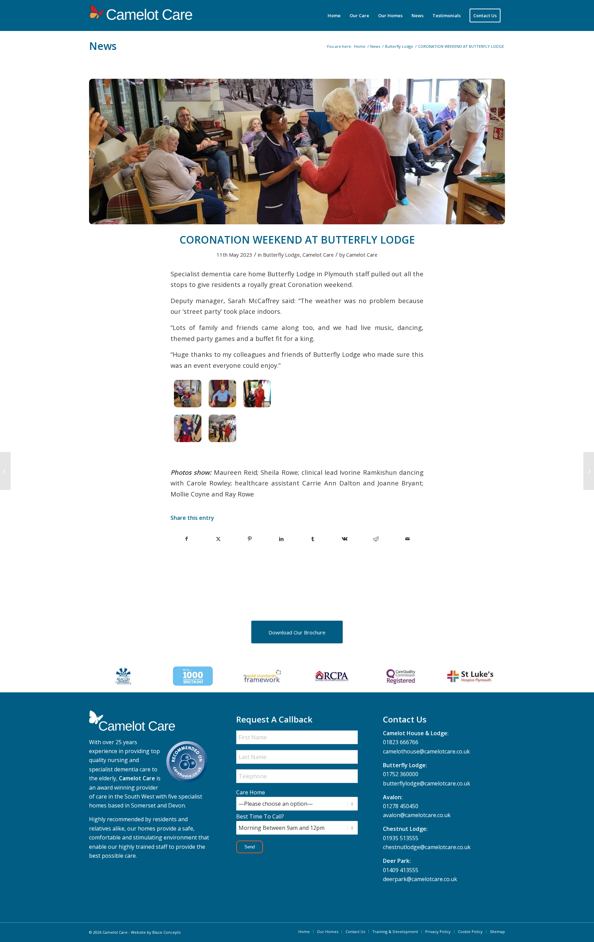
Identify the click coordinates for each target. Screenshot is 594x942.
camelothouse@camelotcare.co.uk (426, 751)
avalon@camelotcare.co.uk (417, 815)
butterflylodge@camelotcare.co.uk (426, 783)
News (103, 46)
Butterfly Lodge (281, 254)
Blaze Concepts (166, 932)
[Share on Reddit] (376, 538)
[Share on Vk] (344, 538)
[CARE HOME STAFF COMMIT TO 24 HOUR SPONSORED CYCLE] (588, 471)
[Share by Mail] (407, 538)
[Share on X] (218, 538)
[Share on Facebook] (186, 538)
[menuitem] (334, 15)
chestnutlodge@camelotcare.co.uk (427, 847)
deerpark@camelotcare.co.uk (420, 879)
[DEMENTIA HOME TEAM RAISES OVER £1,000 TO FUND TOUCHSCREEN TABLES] (5, 471)
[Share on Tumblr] (313, 538)
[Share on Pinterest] (250, 538)
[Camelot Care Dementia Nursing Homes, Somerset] (140, 15)
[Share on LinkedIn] (281, 538)
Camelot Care (318, 254)
